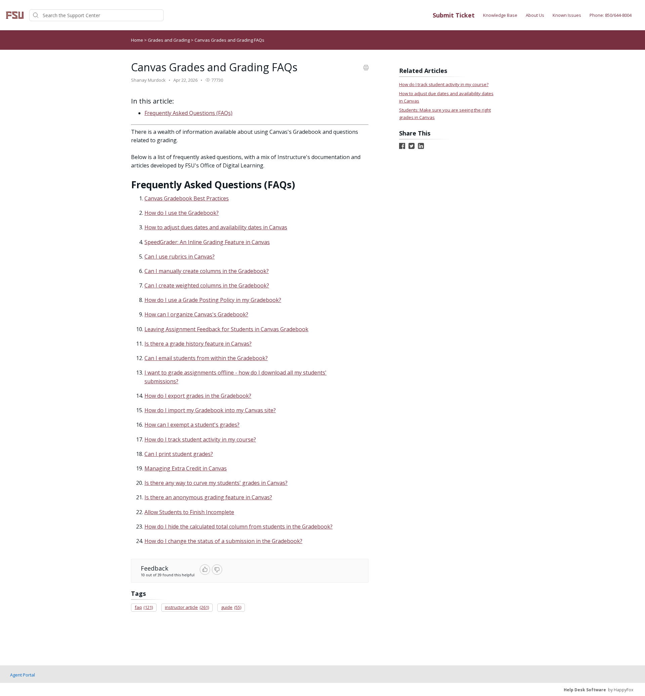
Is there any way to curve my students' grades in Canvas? (216, 483)
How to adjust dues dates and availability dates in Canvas (215, 227)
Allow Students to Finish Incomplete (189, 512)
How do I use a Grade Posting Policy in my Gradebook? (212, 300)
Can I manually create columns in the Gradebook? (206, 271)
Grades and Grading (169, 40)
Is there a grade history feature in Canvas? (198, 343)
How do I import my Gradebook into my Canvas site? (210, 410)
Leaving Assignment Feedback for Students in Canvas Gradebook (226, 329)
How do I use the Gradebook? (181, 213)
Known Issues (567, 15)
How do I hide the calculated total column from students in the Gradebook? (238, 526)
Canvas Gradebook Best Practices (186, 198)
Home (137, 40)
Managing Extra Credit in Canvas (185, 468)
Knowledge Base (500, 15)
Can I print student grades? (178, 454)
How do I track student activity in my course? (200, 439)
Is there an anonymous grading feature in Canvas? (208, 497)
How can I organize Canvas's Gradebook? (196, 314)
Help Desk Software (585, 690)
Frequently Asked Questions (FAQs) (188, 113)
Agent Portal (22, 675)
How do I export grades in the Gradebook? (197, 395)
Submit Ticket (454, 15)
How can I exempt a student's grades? (192, 424)
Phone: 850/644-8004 (611, 15)
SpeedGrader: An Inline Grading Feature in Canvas (207, 242)
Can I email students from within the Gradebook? (206, 358)
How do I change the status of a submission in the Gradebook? (223, 541)
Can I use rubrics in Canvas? (179, 256)
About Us (535, 15)
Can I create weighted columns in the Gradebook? (206, 285)
